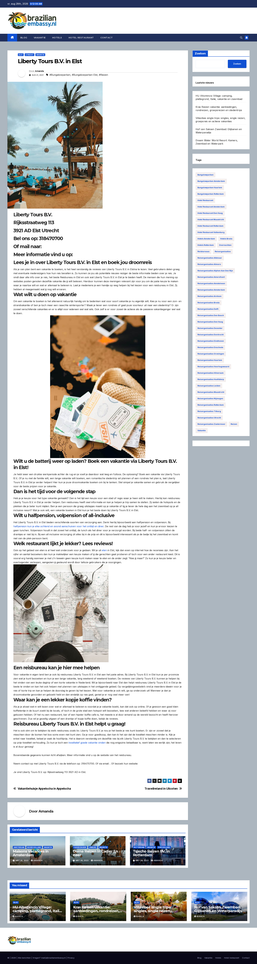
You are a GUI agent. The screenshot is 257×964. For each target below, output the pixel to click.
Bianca (19, 916)
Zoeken (237, 63)
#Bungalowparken (60, 74)
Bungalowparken (205, 175)
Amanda (39, 71)
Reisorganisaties (223, 251)
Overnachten (225, 245)
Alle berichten (24, 958)
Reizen (234, 424)
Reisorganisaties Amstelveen (211, 283)
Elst (21, 55)
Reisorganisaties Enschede (210, 347)
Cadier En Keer (80, 847)
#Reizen (103, 74)
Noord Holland (34, 847)
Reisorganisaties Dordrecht (211, 334)
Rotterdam (139, 847)
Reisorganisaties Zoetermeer (211, 424)
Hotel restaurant (81, 37)
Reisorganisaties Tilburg (209, 411)
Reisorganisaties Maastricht (211, 392)
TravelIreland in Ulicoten (161, 788)
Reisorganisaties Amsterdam (211, 290)
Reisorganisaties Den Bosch (211, 315)
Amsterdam (19, 847)
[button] (241, 37)
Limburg (92, 847)
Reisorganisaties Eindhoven (211, 341)
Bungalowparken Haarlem (210, 187)
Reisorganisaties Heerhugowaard (213, 366)
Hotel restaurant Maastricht (211, 219)
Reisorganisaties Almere (209, 264)
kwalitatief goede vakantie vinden (87, 742)
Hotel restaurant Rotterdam (210, 226)
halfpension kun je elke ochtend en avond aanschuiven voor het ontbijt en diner (58, 526)
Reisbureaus (203, 251)
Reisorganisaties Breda (209, 303)
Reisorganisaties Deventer (210, 328)
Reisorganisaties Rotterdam (211, 405)
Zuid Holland (164, 847)
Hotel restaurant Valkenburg (211, 232)
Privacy (71, 958)
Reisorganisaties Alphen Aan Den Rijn (215, 271)
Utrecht (29, 55)
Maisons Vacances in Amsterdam (30, 853)
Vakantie (40, 37)
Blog (23, 37)
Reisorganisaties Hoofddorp (211, 379)
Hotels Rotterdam (206, 245)
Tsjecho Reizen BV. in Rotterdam (151, 853)
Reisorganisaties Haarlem (210, 360)
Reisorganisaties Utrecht (209, 418)
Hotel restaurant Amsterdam (211, 207)
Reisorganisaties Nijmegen (210, 398)
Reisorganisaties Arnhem (209, 296)
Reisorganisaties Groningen (211, 354)
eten (104, 550)
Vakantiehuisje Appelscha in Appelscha (44, 788)
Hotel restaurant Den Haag (210, 213)
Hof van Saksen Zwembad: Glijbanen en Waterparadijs (218, 909)
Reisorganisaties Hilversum (211, 373)
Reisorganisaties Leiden (209, 386)
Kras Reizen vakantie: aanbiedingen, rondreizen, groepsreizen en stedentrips (98, 911)
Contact (106, 37)
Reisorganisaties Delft (208, 309)
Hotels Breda (226, 239)
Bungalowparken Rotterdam (211, 194)
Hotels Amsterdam (206, 239)
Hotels (57, 37)
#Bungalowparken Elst (84, 74)
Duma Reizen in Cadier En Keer (95, 853)
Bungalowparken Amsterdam (211, 181)
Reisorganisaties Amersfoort (211, 277)
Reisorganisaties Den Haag (210, 322)
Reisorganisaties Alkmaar (210, 258)
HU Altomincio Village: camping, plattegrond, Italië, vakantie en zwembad (37, 911)
